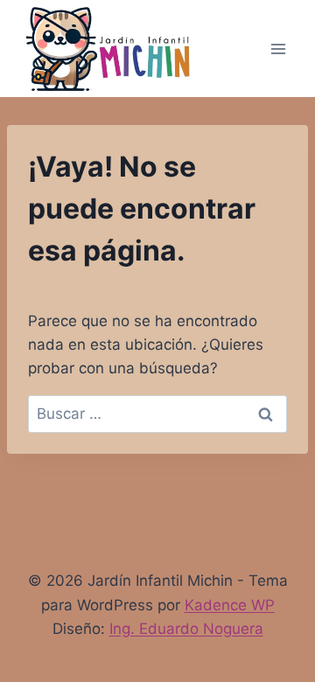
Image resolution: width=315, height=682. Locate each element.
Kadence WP (230, 605)
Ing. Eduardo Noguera (186, 628)
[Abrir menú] (278, 48)
